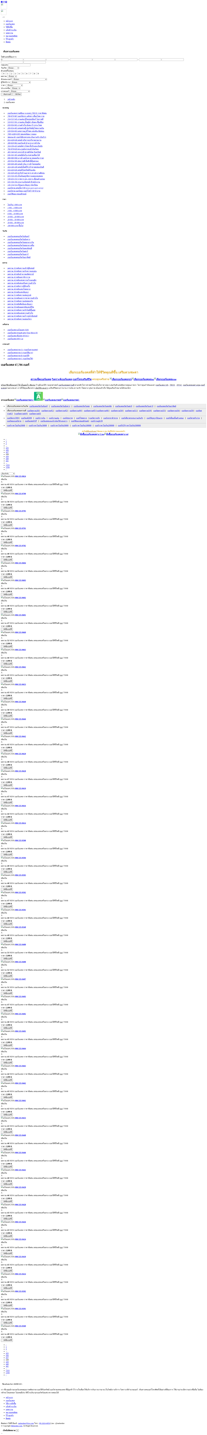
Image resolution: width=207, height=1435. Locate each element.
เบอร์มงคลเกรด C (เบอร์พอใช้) (20, 359)
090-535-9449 (20, 1135)
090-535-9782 (20, 546)
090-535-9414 (20, 1274)
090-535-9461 (20, 1101)
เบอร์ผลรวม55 (159, 411)
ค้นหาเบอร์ (7, 94)
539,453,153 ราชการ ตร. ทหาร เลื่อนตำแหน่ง (26, 179)
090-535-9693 (20, 580)
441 (7, 461)
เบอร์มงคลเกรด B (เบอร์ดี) (18, 356)
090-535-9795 (20, 511)
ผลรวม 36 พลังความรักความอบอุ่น (22, 271)
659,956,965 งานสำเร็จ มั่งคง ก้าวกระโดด (24, 125)
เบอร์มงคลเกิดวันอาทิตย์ (166, 406)
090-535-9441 (20, 1170)
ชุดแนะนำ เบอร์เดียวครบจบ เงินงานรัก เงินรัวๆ (26, 137)
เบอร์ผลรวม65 (35, 414)
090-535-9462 (20, 1083)
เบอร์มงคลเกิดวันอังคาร (60, 406)
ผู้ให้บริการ (5, 82)
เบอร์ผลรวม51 (131, 411)
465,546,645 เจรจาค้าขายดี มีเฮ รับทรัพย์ (24, 152)
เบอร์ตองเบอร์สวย (14, 421)
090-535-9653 (20, 684)
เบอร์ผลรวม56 (173, 411)
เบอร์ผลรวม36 (33, 411)
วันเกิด (3, 68)
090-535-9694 (20, 563)
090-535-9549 (20, 927)
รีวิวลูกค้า (10, 39)
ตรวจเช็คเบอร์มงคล (41, 379)
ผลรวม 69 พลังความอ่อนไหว (19, 319)
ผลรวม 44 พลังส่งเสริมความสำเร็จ (21, 283)
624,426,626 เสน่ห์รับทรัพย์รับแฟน (21, 170)
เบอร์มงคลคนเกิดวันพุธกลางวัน (20, 242)
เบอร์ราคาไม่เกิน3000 (38, 425)
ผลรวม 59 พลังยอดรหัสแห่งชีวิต (20, 307)
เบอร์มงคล (10, 24)
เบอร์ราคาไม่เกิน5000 (59, 425)
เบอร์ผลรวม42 (61, 411)
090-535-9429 (20, 1187)
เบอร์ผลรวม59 (187, 411)
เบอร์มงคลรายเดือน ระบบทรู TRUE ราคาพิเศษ (27, 113)
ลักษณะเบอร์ (6, 79)
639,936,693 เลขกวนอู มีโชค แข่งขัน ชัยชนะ (25, 131)
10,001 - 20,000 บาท (15, 217)
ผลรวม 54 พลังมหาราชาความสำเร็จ (22, 298)
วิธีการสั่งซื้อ (11, 1403)
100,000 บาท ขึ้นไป (15, 226)
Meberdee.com (16, 1426)
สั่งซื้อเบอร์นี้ (7, 490)
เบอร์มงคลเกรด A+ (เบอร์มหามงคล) (22, 350)
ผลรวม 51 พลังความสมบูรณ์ (19, 295)
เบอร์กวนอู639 (97, 421)
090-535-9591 (20, 910)
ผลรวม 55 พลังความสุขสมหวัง (20, 301)
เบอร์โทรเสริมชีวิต (82, 379)
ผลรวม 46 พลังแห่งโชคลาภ (19, 289)
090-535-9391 (20, 1309)
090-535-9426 (20, 1222)
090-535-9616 (20, 806)
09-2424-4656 (44, 1423)
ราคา (3, 85)
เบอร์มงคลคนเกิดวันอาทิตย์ (18, 257)
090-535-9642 (20, 736)
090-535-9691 (20, 615)
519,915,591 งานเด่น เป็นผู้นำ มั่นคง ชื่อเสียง (25, 122)
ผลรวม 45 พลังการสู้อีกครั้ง (18, 286)
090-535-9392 (20, 1291)
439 (7, 457)
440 (7, 459)
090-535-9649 (20, 702)
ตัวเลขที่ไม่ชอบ (7, 71)
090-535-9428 (20, 1205)
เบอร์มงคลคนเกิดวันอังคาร (18, 239)
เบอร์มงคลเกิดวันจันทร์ (38, 406)
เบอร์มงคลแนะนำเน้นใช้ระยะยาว (53, 421)
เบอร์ (51, 418)
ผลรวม (4, 76)
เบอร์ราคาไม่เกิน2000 (16, 425)
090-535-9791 (20, 528)
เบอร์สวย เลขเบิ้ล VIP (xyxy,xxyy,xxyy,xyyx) (25, 188)
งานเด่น (56, 418)
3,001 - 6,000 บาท (14, 211)
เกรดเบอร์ (5, 91)
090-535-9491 (20, 1031)
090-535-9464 (20, 1049)
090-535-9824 (20, 476)
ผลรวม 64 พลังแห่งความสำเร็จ (20, 313)
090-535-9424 (20, 1239)
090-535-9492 (20, 1014)
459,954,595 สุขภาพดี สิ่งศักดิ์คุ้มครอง (23, 161)
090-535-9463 (20, 1066)
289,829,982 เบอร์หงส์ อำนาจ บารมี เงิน (23, 143)
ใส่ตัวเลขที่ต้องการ (9, 57)
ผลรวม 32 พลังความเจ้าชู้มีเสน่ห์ (20, 268)
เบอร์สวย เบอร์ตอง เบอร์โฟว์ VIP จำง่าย (23, 191)
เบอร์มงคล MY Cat (15, 339)
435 (7, 448)
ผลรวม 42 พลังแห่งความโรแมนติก (21, 280)
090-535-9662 (20, 667)
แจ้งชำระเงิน (11, 30)
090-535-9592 (20, 892)
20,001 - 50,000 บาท (15, 220)
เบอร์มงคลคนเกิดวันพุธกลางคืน (20, 245)
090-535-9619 (20, 788)
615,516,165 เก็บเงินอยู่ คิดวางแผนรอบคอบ (25, 176)
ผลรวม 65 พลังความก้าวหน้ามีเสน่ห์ (22, 316)
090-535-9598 (20, 840)
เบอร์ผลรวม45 (90, 411)
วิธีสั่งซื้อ (9, 27)
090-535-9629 (20, 754)
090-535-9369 (20, 1326)
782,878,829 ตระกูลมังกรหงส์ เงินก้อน (23, 149)
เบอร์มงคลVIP (31, 421)
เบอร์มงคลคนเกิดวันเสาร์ (18, 254)
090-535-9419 (20, 1257)
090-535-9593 (20, 875)
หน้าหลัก (11, 99)
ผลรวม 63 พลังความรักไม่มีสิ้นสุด (21, 310)
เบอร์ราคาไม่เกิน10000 (81, 425)
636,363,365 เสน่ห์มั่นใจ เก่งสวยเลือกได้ (23, 155)
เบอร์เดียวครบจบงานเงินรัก (132, 418)
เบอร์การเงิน (40, 418)
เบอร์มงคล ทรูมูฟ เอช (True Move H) (22, 333)
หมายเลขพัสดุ (11, 36)
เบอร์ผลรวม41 (47, 411)
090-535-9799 (20, 494)
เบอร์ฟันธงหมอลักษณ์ (79, 421)
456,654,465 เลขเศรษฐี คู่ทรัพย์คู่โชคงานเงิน (25, 128)
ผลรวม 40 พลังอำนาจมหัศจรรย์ (20, 274)
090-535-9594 (20, 858)
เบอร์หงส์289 (26, 418)
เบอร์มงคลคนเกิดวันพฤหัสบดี (19, 248)
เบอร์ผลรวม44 (75, 411)
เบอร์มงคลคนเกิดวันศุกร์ (17, 251)
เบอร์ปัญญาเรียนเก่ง (154, 418)
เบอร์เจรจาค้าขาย (110, 418)
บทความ (9, 33)
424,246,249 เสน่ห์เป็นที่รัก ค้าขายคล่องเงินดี (25, 167)
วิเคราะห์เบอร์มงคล (62, 379)
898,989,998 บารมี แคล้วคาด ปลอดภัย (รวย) (25, 158)
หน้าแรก (9, 21)
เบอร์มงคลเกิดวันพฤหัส (102, 406)
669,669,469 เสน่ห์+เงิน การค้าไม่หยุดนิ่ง (23, 164)
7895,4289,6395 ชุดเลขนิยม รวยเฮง (21, 134)
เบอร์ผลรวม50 (117, 411)
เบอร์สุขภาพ (68, 418)
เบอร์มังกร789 (13, 418)
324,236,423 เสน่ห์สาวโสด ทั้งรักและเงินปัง (25, 146)
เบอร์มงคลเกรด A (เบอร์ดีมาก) (20, 353)
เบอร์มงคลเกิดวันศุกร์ (123, 406)
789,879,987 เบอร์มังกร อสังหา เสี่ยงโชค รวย (25, 116)
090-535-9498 (20, 962)
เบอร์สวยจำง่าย (193, 418)
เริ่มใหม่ (18, 94)
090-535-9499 (20, 944)
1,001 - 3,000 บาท (14, 208)
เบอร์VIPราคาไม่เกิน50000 (129, 425)
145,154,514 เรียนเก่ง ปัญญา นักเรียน (22, 185)
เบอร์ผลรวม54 (145, 411)
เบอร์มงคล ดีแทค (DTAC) (18, 336)
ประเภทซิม (5, 88)
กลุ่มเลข (4, 65)
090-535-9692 (20, 598)
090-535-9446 (20, 1153)
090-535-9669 (20, 632)
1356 (8, 467)
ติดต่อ (8, 42)
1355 (8, 465)
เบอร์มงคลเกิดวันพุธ (82, 406)
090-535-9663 (20, 650)
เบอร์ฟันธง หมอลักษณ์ (16, 194)
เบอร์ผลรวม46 (103, 411)
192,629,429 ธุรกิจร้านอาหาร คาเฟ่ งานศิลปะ (26, 173)
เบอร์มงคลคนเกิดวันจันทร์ (18, 236)
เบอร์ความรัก (94, 418)
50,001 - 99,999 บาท (15, 223)
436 (7, 450)
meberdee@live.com (26, 1423)
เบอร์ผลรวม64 (21, 414)
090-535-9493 (20, 996)
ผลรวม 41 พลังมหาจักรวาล (18, 277)
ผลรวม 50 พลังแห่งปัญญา (18, 292)
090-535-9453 (20, 1118)
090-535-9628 (20, 771)
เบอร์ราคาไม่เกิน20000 (104, 425)
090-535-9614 (20, 823)
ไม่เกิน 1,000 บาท (14, 205)
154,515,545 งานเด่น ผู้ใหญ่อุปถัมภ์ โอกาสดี (25, 119)
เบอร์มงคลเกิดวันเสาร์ (144, 406)
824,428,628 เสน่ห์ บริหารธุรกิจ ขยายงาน (24, 140)
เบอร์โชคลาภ (81, 418)
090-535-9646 (20, 719)
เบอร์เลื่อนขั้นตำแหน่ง (175, 418)
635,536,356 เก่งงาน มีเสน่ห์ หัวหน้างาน (23, 182)
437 (7, 452)
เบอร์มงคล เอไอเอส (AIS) (18, 330)
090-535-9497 (20, 979)
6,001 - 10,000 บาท (15, 214)
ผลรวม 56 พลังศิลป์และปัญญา (19, 304)
